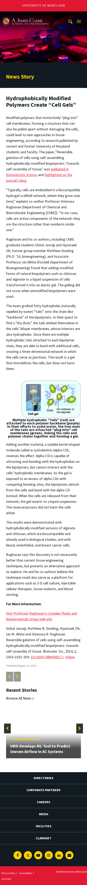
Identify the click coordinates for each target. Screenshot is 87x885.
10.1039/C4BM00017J (47, 657)
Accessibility (25, 873)
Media (43, 814)
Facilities (43, 826)
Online (70, 657)
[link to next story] (17, 676)
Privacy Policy (8, 873)
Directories (43, 778)
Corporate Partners (43, 790)
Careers (43, 802)
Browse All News (18, 698)
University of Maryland (43, 5)
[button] (7, 728)
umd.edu (6, 878)
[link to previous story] (9, 676)
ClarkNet (43, 838)
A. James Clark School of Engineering (25, 15)
